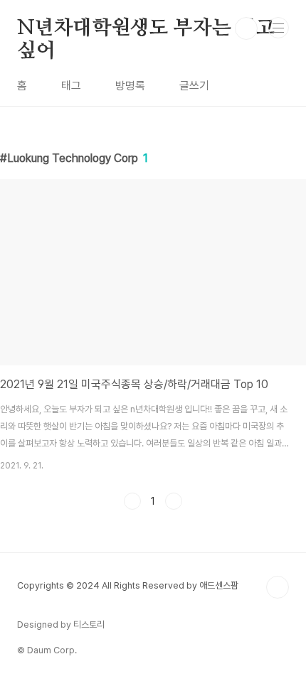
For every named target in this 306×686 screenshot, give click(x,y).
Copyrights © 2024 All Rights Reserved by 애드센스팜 (127, 585)
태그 (71, 85)
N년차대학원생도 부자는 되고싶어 (146, 29)
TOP (277, 587)
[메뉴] (278, 27)
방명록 (130, 85)
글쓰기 (194, 85)
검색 (246, 28)
